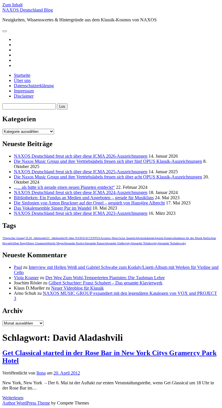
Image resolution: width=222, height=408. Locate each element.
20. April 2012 (66, 372)
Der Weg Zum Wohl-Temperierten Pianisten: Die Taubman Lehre (105, 277)
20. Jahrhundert (38, 238)
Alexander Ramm (94, 243)
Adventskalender (144, 238)
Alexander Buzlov (74, 243)
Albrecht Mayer (55, 243)
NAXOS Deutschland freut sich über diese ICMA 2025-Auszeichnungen (80, 171)
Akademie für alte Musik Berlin (191, 238)
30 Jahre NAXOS (75, 238)
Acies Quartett (127, 238)
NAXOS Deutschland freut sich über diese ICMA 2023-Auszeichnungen (80, 213)
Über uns (22, 80)
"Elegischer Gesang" (14, 238)
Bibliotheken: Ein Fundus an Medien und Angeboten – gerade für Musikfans (84, 197)
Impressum (24, 90)
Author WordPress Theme (26, 402)
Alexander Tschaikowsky (172, 243)
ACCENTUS (92, 238)
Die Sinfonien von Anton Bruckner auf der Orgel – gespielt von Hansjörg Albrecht (89, 202)
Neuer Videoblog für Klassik (77, 288)
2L (27, 238)
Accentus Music (109, 238)
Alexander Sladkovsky (118, 243)
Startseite (22, 75)
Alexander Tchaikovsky (144, 243)
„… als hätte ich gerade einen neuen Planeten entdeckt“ (64, 187)
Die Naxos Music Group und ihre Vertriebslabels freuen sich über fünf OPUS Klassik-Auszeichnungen (108, 161)
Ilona (41, 372)
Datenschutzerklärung (34, 85)
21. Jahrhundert (56, 238)
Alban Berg (18, 243)
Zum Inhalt (12, 4)
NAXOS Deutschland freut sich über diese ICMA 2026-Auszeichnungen (80, 156)
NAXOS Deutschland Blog (27, 10)
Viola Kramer (26, 277)
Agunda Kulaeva (163, 238)
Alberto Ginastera (35, 243)
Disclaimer (24, 96)
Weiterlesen (12, 397)
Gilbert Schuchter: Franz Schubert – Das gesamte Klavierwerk (105, 282)
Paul (18, 267)
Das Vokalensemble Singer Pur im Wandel (52, 208)
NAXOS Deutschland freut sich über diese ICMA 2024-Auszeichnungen (80, 192)
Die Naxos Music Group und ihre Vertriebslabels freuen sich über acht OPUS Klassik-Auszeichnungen (108, 176)
